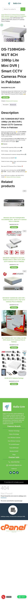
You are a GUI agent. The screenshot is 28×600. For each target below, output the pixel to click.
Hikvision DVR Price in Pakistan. (13, 177)
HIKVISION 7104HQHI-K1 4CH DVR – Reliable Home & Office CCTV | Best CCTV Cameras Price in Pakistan (14, 259)
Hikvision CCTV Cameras (12, 100)
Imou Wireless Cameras (14, 441)
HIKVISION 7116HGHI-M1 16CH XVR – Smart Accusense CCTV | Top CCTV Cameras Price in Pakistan (14, 299)
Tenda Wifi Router (14, 447)
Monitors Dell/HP (14, 451)
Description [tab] (6, 104)
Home (2, 14)
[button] (24, 26)
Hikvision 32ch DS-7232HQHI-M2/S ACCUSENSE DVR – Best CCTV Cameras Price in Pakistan (14, 219)
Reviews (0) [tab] (13, 104)
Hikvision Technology (14, 430)
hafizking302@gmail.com (15, 465)
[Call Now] (3, 597)
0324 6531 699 (15, 462)
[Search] (23, 9)
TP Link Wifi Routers (14, 444)
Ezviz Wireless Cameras (14, 437)
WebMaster (3, 497)
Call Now (5, 97)
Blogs (14, 454)
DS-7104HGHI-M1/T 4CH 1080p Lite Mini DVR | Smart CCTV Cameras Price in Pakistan (14, 339)
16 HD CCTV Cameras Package (14, 378)
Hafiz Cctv (17, 3)
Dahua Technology (14, 434)
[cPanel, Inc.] (14, 529)
